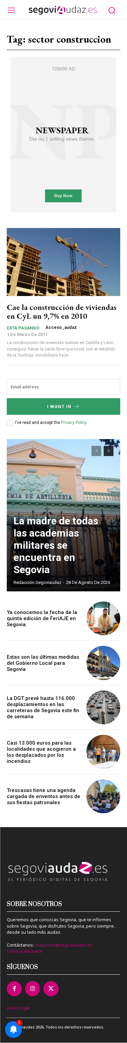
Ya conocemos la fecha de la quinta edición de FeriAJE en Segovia (42, 618)
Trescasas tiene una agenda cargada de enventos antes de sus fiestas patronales (43, 796)
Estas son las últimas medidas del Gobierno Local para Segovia (43, 663)
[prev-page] (96, 451)
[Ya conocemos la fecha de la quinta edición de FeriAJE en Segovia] (103, 619)
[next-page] (108, 451)
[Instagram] (32, 988)
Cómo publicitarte (25, 951)
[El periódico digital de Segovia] (62, 10)
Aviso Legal (18, 1008)
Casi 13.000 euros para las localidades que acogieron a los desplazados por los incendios (41, 752)
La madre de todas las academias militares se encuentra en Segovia (56, 545)
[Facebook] (14, 988)
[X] (50, 988)
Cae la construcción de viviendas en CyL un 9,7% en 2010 (62, 311)
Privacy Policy (73, 422)
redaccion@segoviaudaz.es (63, 945)
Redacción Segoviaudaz (37, 582)
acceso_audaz (61, 327)
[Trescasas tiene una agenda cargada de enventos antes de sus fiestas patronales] (103, 796)
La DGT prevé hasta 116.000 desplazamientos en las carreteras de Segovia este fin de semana (43, 707)
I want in (59, 406)
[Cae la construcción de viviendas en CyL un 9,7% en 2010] (63, 262)
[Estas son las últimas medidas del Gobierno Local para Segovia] (103, 663)
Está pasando (23, 328)
